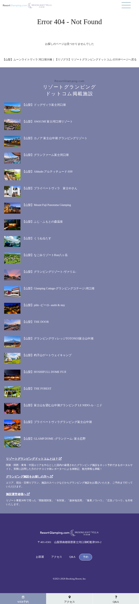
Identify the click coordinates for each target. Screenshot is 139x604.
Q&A (72, 557)
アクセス (56, 557)
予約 (85, 557)
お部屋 (40, 557)
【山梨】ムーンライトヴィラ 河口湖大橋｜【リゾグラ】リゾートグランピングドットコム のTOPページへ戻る (70, 59)
